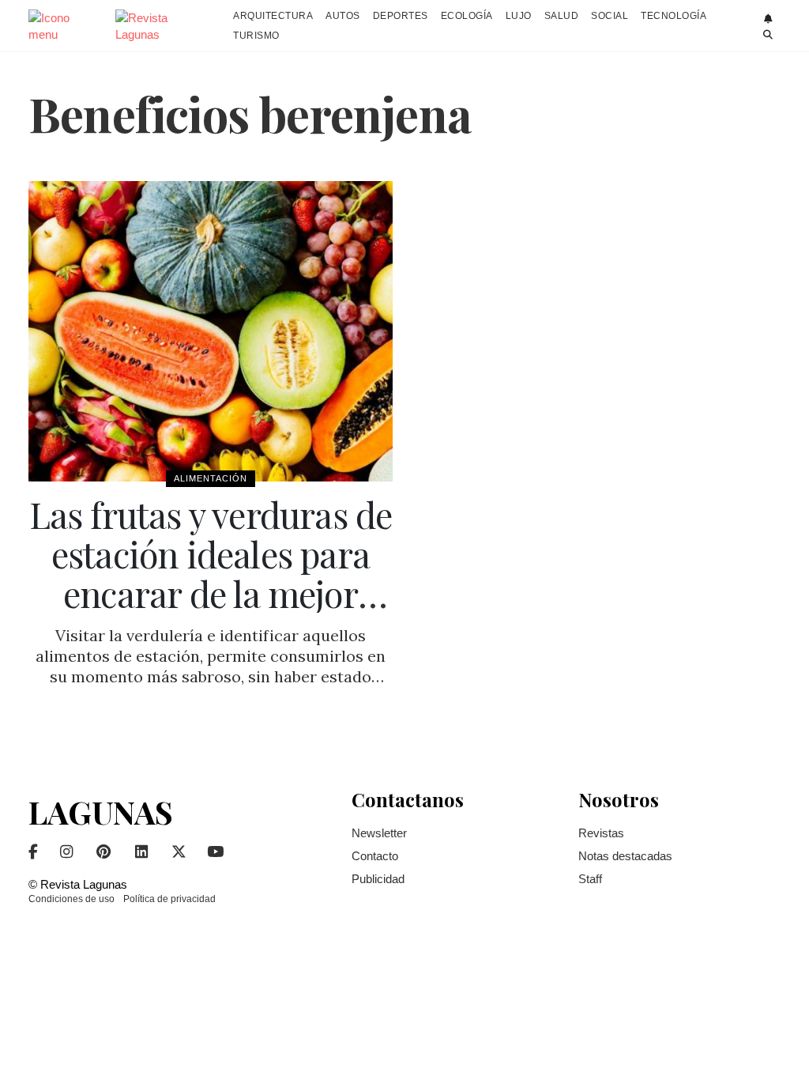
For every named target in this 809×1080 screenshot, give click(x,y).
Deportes (400, 15)
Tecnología (673, 15)
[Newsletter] (768, 19)
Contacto (375, 856)
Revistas (601, 833)
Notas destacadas (625, 856)
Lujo (519, 15)
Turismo (256, 35)
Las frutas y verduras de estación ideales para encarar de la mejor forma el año (211, 573)
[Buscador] (768, 34)
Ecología (467, 15)
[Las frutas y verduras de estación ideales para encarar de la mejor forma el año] (210, 331)
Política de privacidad (169, 898)
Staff (590, 879)
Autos (342, 15)
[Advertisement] (696, 418)
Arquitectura (273, 15)
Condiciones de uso (71, 898)
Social (609, 15)
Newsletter (379, 833)
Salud (561, 15)
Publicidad (378, 879)
